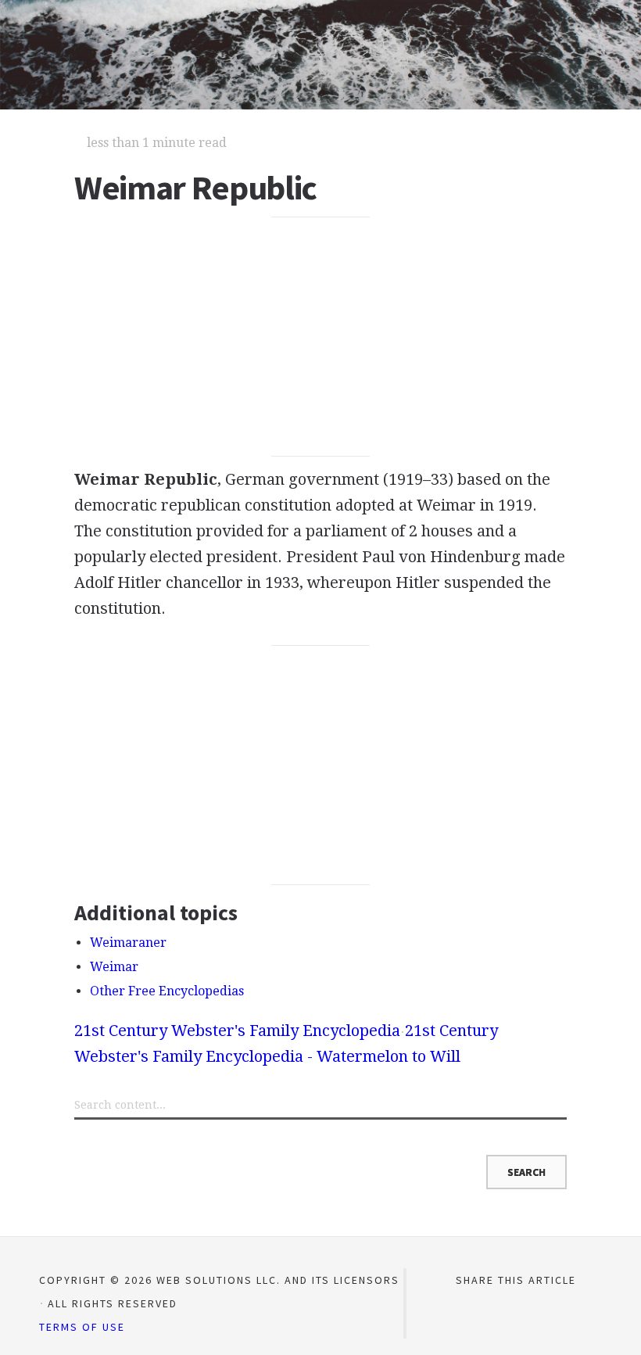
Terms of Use (82, 1327)
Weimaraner (128, 942)
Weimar (114, 966)
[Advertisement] (320, 337)
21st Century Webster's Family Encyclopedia (237, 1030)
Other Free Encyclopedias (167, 991)
